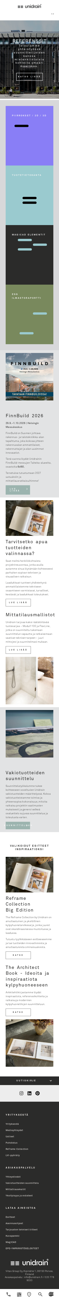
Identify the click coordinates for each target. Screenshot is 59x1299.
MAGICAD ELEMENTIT (29, 235)
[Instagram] (21, 1093)
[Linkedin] (29, 1093)
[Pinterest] (37, 1093)
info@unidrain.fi (33, 1277)
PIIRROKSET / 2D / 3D (29, 116)
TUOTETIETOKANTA (27, 175)
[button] (51, 1294)
